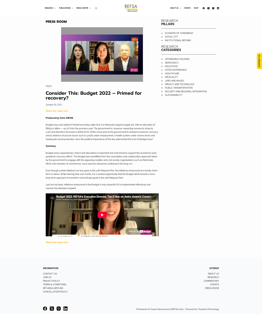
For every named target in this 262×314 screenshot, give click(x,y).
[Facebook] (204, 8)
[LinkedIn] (218, 8)
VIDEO (49, 86)
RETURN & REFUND (53, 288)
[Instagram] (213, 8)
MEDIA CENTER (82, 8)
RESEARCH (49, 8)
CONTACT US (50, 273)
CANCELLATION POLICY (55, 291)
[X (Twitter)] (208, 8)
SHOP (196, 8)
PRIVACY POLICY (51, 281)
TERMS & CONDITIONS (54, 284)
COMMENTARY (211, 281)
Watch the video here (57, 111)
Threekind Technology (208, 309)
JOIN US (47, 277)
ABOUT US (174, 8)
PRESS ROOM (212, 288)
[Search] (96, 8)
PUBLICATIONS (65, 8)
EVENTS (187, 8)
